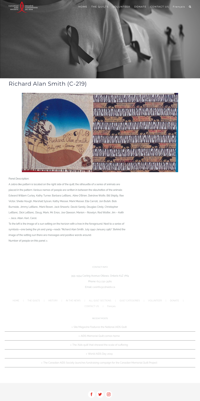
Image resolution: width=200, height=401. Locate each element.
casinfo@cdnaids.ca (103, 287)
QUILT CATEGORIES (130, 300)
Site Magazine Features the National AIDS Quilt (100, 326)
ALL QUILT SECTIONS (100, 300)
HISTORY (53, 300)
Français (111, 306)
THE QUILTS (34, 300)
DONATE (174, 300)
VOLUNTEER (155, 300)
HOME (16, 300)
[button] (190, 6)
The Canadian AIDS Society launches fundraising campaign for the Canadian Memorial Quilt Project (100, 362)
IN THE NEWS (73, 300)
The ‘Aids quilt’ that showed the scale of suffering (100, 344)
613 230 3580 (104, 281)
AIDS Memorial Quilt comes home (100, 335)
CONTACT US (92, 306)
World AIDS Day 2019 (100, 353)
